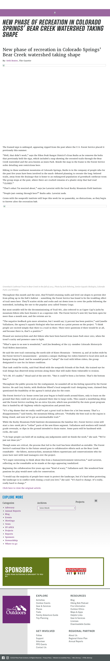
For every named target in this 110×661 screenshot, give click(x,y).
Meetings (10, 520)
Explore (42, 595)
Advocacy (9, 507)
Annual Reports (13, 511)
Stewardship (11, 540)
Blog (7, 514)
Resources (78, 595)
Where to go (11, 543)
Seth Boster (12, 60)
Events (8, 517)
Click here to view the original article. (22, 488)
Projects (9, 530)
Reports (9, 534)
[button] (96, 500)
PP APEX (9, 527)
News (8, 524)
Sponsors (9, 537)
